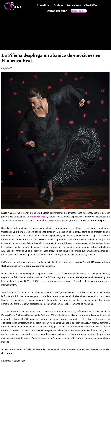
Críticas (58, 5)
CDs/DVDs (90, 5)
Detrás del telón (57, 10)
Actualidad (43, 5)
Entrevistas (73, 5)
